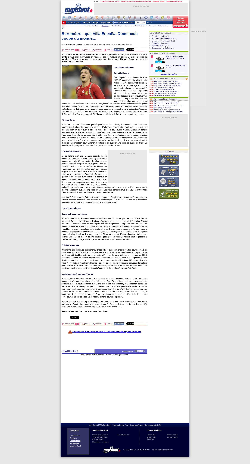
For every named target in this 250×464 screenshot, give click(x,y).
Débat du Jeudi (116, 25)
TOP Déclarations (139, 25)
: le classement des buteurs (161, 87)
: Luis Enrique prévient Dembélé (163, 81)
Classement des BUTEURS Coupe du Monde (136, 1)
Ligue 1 (77, 22)
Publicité (73, 438)
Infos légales (75, 443)
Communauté (133, 351)
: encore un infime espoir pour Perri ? (164, 110)
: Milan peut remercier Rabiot (162, 95)
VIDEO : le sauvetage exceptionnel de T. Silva (175, 57)
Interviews (151, 25)
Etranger (94, 22)
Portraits (127, 25)
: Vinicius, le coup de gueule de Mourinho (166, 111)
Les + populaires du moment (166, 99)
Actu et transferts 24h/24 (164, 79)
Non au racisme (172, 437)
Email (87, 50)
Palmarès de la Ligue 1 (160, 46)
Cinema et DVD (172, 435)
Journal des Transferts (91, 25)
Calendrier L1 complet (160, 43)
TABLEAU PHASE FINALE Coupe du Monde (167, 1)
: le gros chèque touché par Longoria (164, 102)
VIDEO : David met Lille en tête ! (175, 66)
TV (148, 22)
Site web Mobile (97, 440)
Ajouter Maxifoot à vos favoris (162, 450)
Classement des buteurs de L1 (163, 41)
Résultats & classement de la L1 (164, 39)
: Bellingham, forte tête (160, 108)
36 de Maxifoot (162, 25)
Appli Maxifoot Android (100, 435)
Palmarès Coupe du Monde (110, 1)
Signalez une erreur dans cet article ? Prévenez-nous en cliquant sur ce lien (106, 332)
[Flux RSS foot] (187, 79)
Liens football (75, 446)
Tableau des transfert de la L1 (163, 48)
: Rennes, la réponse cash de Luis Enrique (166, 106)
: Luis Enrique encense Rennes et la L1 (165, 83)
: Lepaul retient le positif (161, 89)
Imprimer (98, 50)
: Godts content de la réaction (162, 93)
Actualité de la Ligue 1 (160, 36)
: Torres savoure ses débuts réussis (164, 85)
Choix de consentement (100, 442)
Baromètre (105, 25)
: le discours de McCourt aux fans (163, 104)
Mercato (69, 22)
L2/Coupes (86, 22)
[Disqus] (104, 388)
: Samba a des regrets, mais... (164, 91)
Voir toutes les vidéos (169, 74)
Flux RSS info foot (123, 435)
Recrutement (75, 441)
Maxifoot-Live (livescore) (151, 438)
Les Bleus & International (124, 22)
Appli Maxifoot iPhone (100, 437)
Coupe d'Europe (106, 22)
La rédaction (75, 435)
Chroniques (140, 22)
